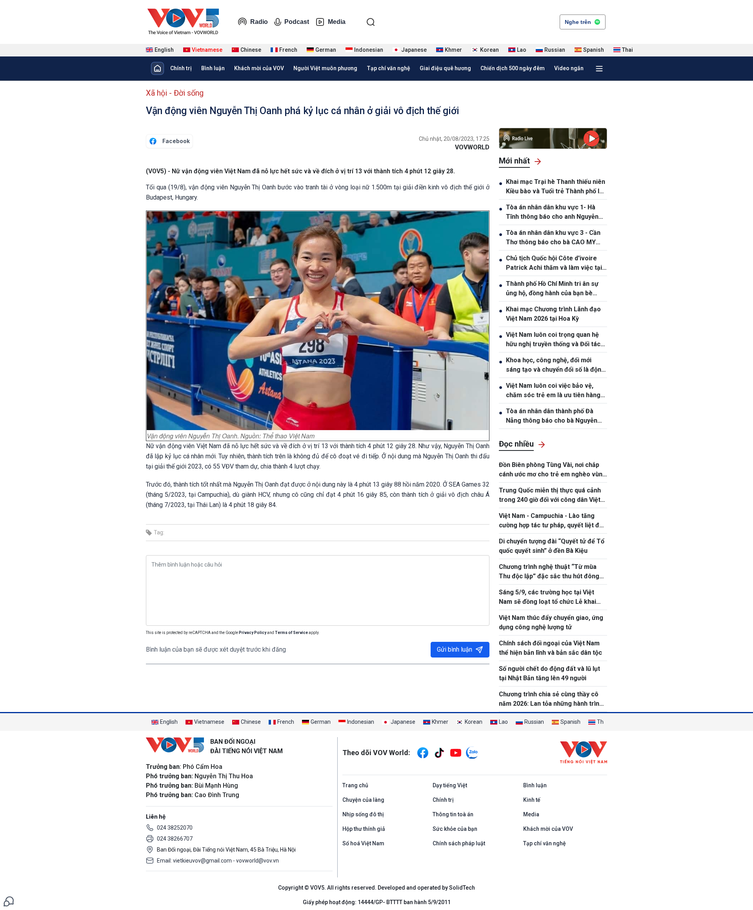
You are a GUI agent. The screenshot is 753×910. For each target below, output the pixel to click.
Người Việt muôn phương (325, 68)
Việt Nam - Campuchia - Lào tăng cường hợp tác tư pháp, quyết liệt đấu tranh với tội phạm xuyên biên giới (552, 521)
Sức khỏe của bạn (455, 829)
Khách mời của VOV (259, 68)
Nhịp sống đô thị (363, 814)
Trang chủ (355, 785)
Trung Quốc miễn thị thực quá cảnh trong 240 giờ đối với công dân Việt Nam (550, 496)
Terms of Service (291, 632)
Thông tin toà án (453, 814)
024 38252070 (175, 828)
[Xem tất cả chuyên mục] (599, 68)
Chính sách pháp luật (459, 843)
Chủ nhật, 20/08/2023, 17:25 (454, 139)
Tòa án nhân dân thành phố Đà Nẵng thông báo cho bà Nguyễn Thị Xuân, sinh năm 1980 (551, 416)
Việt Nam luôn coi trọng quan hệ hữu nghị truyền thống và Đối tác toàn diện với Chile (553, 340)
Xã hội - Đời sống (175, 93)
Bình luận (213, 68)
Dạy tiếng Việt (450, 785)
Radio (259, 21)
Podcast (296, 21)
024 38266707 (175, 839)
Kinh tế (531, 800)
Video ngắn (569, 68)
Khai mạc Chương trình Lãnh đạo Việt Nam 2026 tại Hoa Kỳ (553, 313)
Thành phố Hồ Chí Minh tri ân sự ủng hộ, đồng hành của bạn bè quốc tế (552, 289)
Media (337, 21)
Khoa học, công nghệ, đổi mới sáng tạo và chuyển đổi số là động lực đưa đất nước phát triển (555, 365)
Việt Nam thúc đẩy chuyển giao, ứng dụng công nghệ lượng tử (551, 622)
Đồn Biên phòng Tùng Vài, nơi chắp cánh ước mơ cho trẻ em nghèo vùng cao (552, 470)
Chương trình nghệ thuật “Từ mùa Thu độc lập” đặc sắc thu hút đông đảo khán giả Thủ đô (549, 572)
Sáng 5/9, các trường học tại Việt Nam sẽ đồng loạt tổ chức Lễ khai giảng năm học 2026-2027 (547, 598)
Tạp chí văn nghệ (388, 68)
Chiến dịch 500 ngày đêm (512, 68)
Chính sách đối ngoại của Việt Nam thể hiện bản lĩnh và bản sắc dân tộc (550, 647)
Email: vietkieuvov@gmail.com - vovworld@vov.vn (218, 860)
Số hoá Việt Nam (363, 843)
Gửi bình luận (454, 649)
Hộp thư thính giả (363, 829)
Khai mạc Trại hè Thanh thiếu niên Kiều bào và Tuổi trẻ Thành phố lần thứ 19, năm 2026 (556, 187)
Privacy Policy (252, 632)
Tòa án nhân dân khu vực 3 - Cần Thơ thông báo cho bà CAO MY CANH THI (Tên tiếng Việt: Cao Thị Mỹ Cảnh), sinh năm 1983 (556, 238)
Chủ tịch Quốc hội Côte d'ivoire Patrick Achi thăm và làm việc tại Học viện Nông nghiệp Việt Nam (554, 263)
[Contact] (8, 901)
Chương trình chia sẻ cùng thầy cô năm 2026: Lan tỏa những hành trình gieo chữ (551, 699)
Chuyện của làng (363, 800)
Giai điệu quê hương (445, 68)
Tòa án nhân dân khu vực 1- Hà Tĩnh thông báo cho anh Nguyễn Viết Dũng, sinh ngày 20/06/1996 (553, 212)
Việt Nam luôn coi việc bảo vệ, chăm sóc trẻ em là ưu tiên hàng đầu (553, 391)
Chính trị (181, 68)
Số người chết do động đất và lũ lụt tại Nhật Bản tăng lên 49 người (549, 673)
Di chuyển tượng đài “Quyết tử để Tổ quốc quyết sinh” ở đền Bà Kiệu (551, 546)
